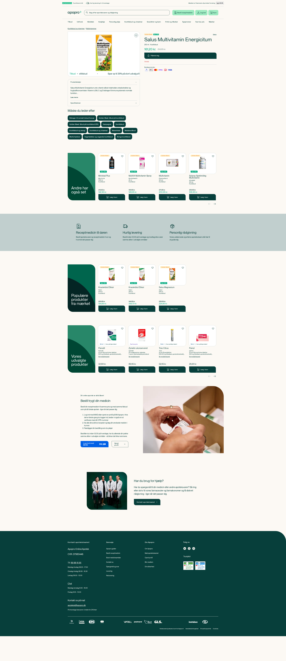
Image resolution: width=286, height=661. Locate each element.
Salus (215, 34)
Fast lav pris (199, 22)
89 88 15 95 (76, 563)
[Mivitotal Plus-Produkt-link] (112, 176)
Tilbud (70, 22)
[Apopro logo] (74, 13)
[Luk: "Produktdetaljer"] (103, 82)
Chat (70, 583)
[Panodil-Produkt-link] (112, 349)
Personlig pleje (114, 22)
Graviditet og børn (154, 22)
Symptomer (186, 22)
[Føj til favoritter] (136, 35)
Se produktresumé (103, 356)
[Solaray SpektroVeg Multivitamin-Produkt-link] (202, 176)
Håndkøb (90, 22)
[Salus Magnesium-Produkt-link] (172, 288)
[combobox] (127, 12)
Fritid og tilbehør (171, 22)
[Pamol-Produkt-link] (202, 349)
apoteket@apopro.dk (77, 605)
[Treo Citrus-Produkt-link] (172, 349)
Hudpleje (101, 22)
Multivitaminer (91, 29)
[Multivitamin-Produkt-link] (172, 176)
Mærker (211, 22)
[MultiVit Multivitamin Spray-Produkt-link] (142, 176)
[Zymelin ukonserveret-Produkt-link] (142, 349)
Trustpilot (187, 556)
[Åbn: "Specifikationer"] (103, 103)
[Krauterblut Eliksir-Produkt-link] (112, 288)
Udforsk (80, 22)
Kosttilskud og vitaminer (133, 22)
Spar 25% (156, 34)
